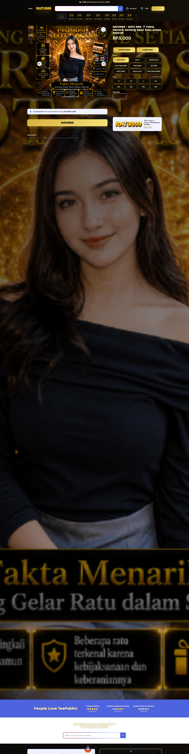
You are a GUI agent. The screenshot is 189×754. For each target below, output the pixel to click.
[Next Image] (104, 64)
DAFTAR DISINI (124, 50)
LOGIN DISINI (148, 50)
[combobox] (86, 8)
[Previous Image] (39, 64)
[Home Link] (44, 8)
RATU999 (67, 122)
